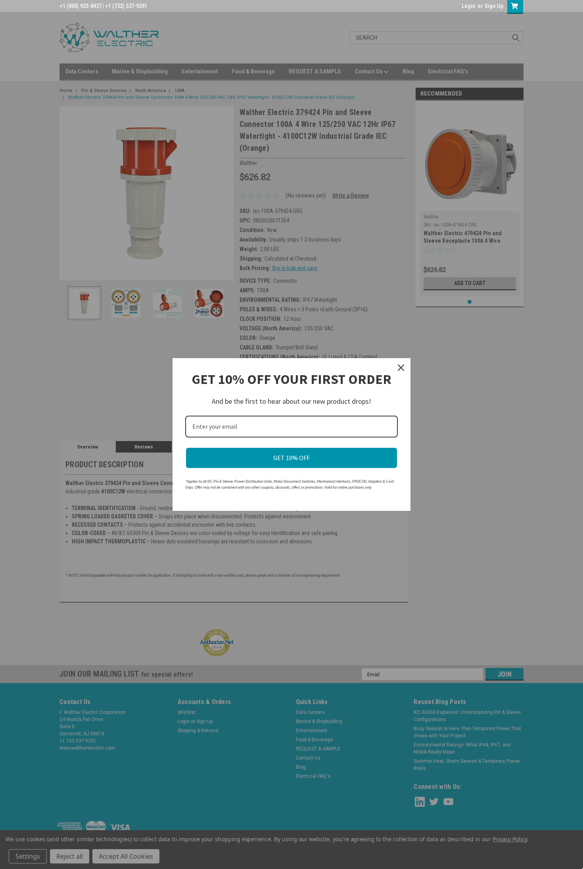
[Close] (400, 367)
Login (469, 6)
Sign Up (494, 6)
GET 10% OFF (291, 458)
